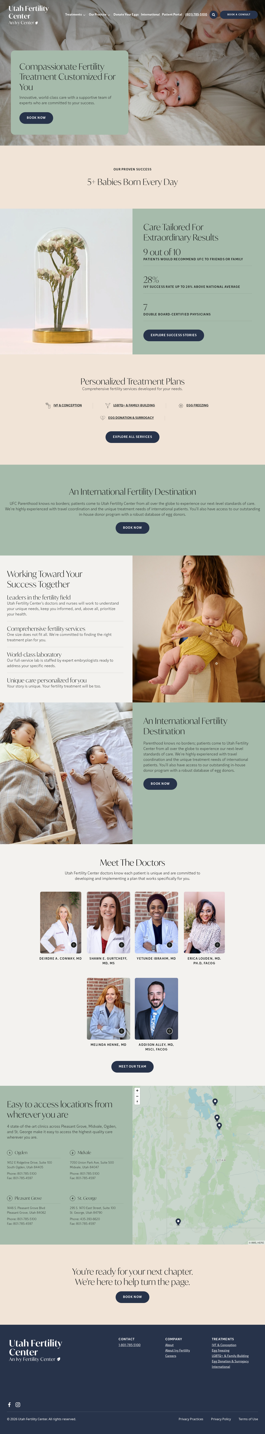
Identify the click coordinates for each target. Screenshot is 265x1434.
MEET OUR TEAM (132, 1066)
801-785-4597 (23, 1178)
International (150, 14)
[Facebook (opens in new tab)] (9, 1404)
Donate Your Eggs (126, 14)
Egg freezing (220, 1350)
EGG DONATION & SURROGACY (131, 418)
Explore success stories (174, 335)
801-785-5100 (26, 1173)
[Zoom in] (137, 1090)
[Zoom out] (137, 1096)
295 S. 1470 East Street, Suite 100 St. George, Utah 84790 (93, 1210)
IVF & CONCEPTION (68, 405)
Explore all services (132, 437)
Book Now (132, 528)
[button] (215, 1102)
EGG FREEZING (197, 405)
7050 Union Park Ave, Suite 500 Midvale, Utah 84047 (92, 1165)
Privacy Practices (191, 1419)
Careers (170, 1356)
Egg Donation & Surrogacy (230, 1361)
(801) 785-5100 (196, 14)
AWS (253, 1242)
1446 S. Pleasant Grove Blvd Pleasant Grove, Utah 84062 (26, 1210)
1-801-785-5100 (129, 1345)
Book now (36, 118)
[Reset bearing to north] (137, 1102)
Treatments (73, 14)
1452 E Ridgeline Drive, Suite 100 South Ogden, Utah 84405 (29, 1165)
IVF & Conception (224, 1345)
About (169, 1345)
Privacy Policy (221, 1419)
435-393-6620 (90, 1219)
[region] (198, 1165)
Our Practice (98, 14)
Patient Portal (172, 14)
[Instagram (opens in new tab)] (18, 1404)
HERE (260, 1242)
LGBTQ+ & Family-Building (230, 1356)
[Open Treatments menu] (84, 14)
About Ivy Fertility (177, 1350)
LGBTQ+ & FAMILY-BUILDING (134, 405)
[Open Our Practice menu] (109, 14)
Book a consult (238, 15)
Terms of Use (248, 1419)
